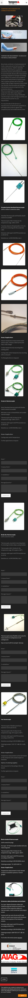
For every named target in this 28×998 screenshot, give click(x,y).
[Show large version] (14, 129)
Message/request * (6, 594)
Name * (3, 459)
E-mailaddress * (5, 475)
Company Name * (5, 467)
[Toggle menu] (1, 2)
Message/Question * (6, 482)
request (20, 938)
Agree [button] (22, 995)
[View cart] (26, 2)
